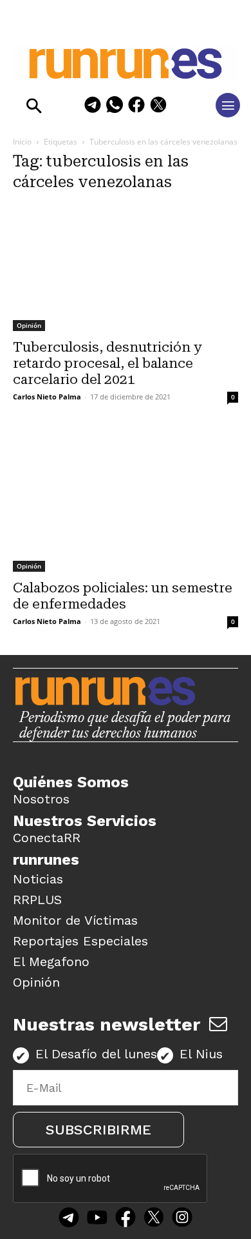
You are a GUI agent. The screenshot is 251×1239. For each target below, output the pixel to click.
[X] (158, 106)
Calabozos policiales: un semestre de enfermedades (122, 596)
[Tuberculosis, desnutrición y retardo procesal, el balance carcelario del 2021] (125, 268)
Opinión (29, 325)
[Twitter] (154, 1218)
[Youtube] (97, 1218)
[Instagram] (182, 1218)
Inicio (22, 141)
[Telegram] (93, 106)
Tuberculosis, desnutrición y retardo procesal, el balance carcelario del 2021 (107, 363)
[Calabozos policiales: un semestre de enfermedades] (125, 500)
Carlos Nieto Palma (47, 396)
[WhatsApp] (115, 106)
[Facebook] (136, 106)
